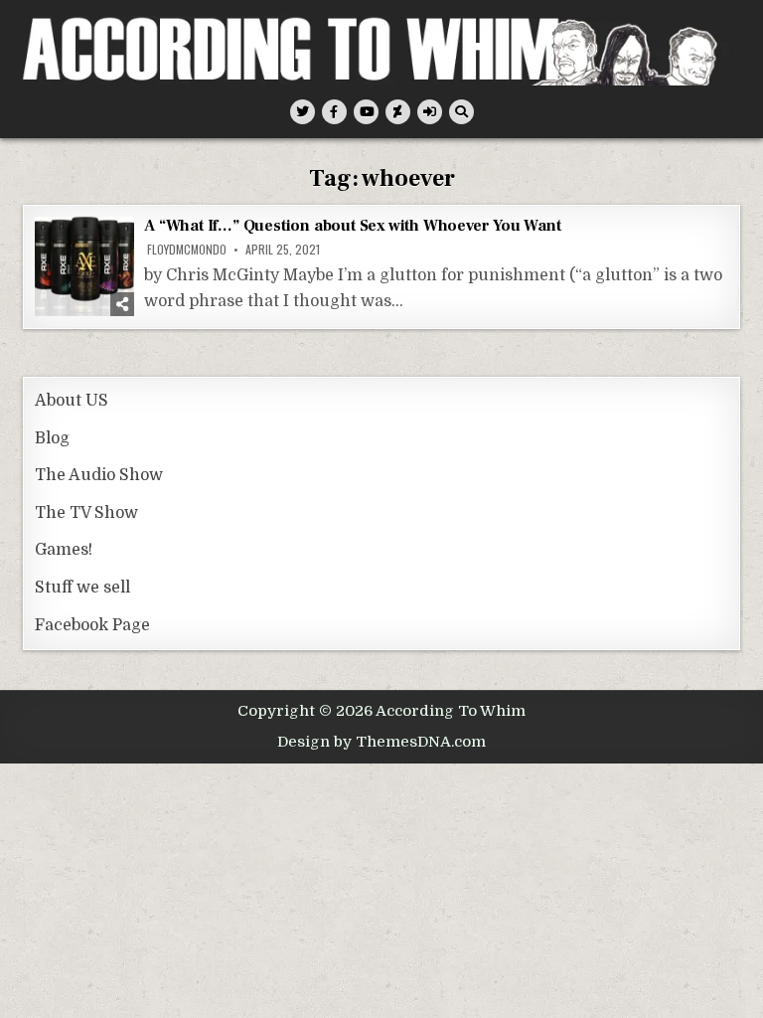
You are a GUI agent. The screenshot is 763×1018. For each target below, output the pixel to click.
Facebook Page (92, 625)
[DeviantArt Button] (397, 111)
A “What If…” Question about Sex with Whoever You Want (352, 226)
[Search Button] (461, 111)
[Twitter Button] (302, 111)
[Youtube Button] (366, 111)
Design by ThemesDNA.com (381, 742)
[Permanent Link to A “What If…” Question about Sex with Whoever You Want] (84, 266)
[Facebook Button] (334, 111)
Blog (52, 438)
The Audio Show (99, 475)
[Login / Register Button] (429, 111)
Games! (63, 550)
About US (71, 401)
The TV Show (86, 513)
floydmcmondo (187, 249)
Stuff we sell (82, 587)
